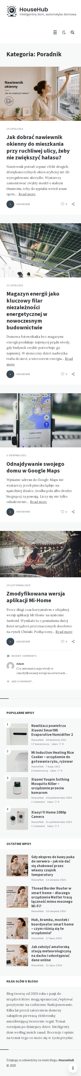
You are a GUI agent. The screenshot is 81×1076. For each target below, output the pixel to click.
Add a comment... (22, 681)
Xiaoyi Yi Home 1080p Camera (48, 814)
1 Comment (38, 801)
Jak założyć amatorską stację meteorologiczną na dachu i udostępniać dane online (51, 953)
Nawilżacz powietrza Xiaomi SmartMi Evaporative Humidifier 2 (52, 730)
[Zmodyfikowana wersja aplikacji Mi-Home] (6, 566)
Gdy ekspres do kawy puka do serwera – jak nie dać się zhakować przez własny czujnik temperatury (53, 865)
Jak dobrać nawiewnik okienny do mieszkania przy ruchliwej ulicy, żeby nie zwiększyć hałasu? (38, 147)
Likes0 (58, 744)
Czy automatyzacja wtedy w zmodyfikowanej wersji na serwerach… (41, 671)
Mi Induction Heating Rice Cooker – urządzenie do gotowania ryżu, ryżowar (52, 757)
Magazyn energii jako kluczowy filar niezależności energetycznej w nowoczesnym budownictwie (32, 310)
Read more (27, 194)
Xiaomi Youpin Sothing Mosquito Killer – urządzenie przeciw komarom (50, 786)
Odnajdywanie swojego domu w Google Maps (35, 467)
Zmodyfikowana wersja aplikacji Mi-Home (35, 597)
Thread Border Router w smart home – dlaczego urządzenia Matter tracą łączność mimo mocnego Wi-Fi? (52, 897)
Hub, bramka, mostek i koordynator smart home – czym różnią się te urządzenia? (52, 926)
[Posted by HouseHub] (10, 204)
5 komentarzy (39, 770)
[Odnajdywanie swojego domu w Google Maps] (6, 436)
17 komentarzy (40, 744)
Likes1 (53, 826)
